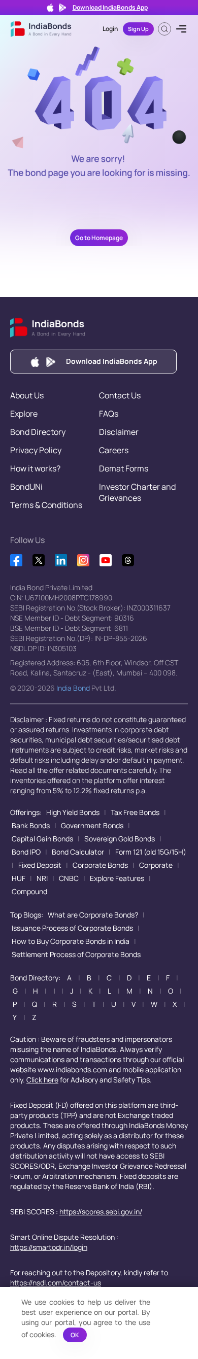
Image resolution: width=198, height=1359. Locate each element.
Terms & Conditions (46, 505)
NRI (42, 878)
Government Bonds (92, 825)
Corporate (156, 865)
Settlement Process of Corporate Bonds (76, 954)
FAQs (108, 413)
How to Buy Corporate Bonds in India (70, 941)
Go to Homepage (99, 237)
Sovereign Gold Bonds (119, 838)
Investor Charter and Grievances (137, 492)
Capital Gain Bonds (42, 838)
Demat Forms (123, 468)
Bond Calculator (78, 852)
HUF (18, 878)
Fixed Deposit (39, 865)
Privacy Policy (35, 450)
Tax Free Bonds (135, 812)
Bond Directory (37, 431)
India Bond (73, 688)
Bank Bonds (31, 825)
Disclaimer (119, 431)
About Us (27, 395)
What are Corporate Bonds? (93, 915)
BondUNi (26, 486)
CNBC (69, 878)
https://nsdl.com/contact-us (55, 1282)
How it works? (35, 468)
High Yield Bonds (73, 812)
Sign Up (138, 28)
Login (110, 28)
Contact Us (120, 395)
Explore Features (117, 878)
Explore (24, 413)
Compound (29, 891)
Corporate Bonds (100, 865)
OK (75, 1335)
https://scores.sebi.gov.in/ (100, 1211)
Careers (113, 450)
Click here (42, 1079)
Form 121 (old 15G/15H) (150, 852)
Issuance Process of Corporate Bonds (72, 928)
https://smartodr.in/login (48, 1247)
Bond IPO (26, 852)
